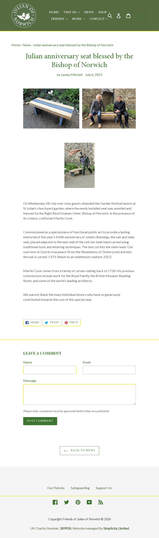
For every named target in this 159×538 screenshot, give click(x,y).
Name (27, 362)
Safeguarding (80, 488)
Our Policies (56, 488)
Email (86, 362)
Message (29, 380)
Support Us (104, 488)
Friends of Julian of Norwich (81, 519)
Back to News (82, 450)
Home (15, 45)
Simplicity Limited (116, 528)
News (27, 45)
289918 (65, 528)
